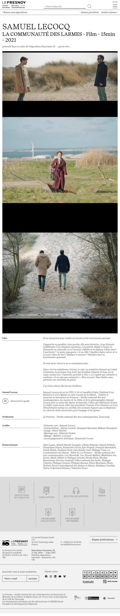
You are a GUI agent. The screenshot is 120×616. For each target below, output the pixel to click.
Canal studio (46, 497)
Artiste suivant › (109, 12)
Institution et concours (21, 496)
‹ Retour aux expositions (14, 12)
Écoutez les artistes (76, 496)
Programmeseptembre (72, 519)
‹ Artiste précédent (89, 12)
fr (113, 2)
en (117, 2)
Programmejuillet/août (48, 519)
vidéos (102, 495)
